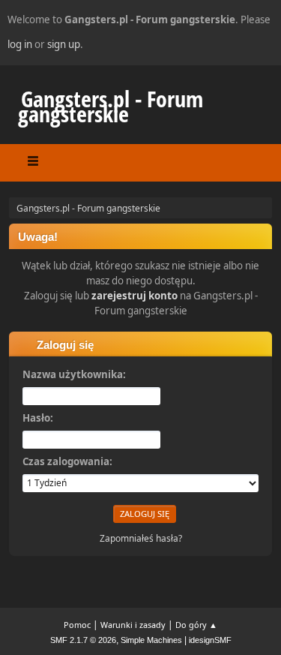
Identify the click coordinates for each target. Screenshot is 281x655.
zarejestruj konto (134, 295)
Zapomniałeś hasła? (141, 538)
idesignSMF (210, 639)
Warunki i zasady (133, 624)
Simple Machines (151, 639)
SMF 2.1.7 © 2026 (83, 639)
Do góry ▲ (196, 624)
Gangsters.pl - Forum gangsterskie (110, 106)
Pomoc (77, 624)
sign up (63, 44)
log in (19, 44)
